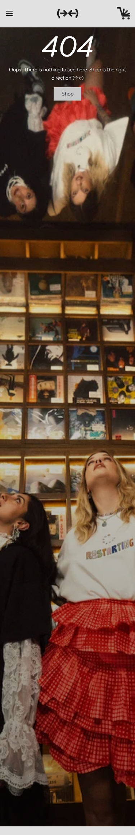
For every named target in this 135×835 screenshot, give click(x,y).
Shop (67, 93)
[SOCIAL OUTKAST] (67, 13)
